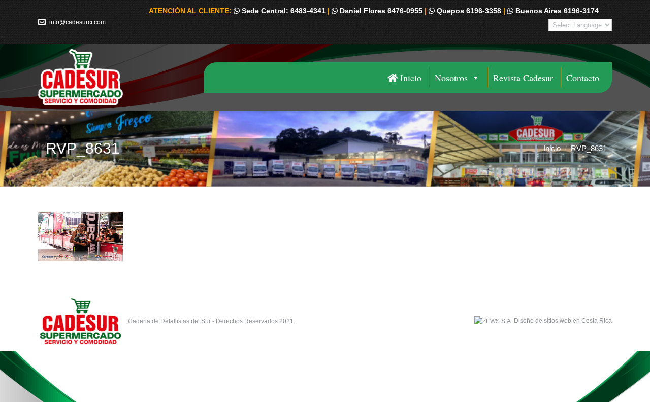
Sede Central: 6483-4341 (283, 11)
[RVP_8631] (325, 236)
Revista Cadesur (523, 77)
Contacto (582, 77)
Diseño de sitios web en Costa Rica (563, 320)
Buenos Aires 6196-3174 (556, 11)
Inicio (409, 77)
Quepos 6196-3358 (468, 11)
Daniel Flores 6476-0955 (380, 11)
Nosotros (451, 77)
